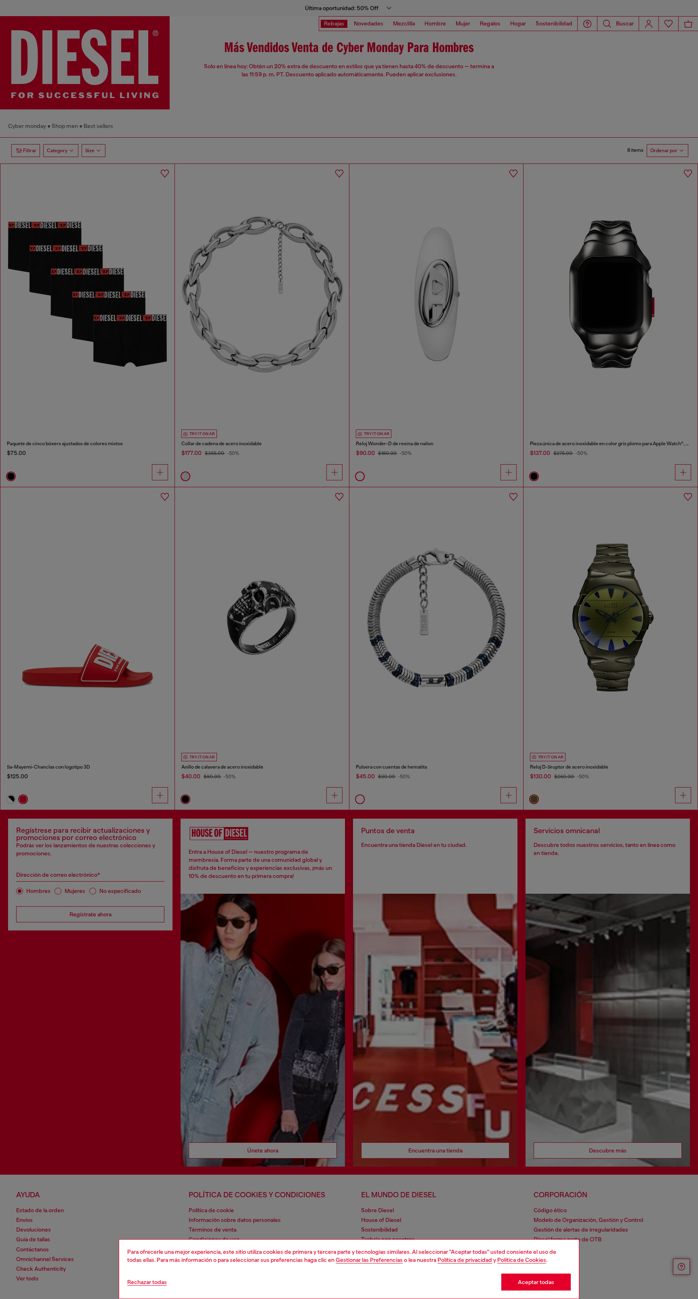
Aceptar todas (536, 1282)
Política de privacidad (464, 1260)
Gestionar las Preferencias (369, 1260)
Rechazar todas (147, 1282)
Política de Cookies (521, 1260)
